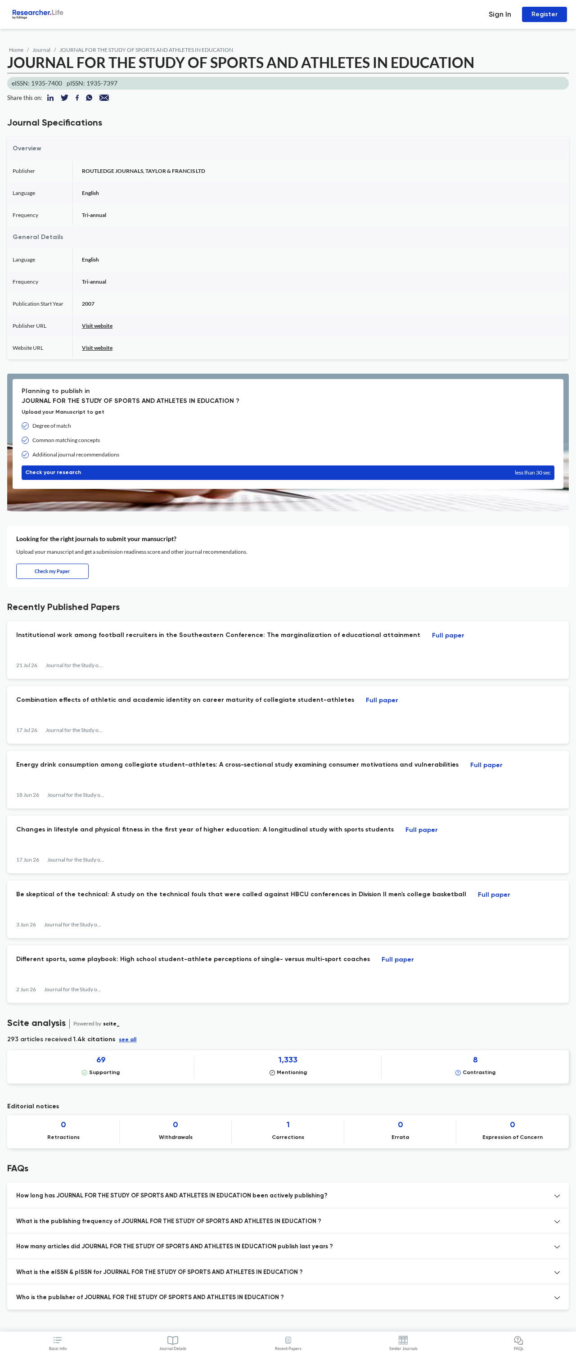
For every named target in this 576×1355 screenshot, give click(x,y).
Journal (41, 49)
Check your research (288, 472)
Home (16, 49)
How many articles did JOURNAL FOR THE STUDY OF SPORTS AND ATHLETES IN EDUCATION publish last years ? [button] (174, 1247)
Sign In (500, 14)
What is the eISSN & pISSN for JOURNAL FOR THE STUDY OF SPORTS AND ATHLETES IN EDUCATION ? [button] (159, 1272)
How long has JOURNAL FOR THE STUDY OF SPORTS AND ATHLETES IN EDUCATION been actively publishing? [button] (172, 1196)
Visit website (97, 325)
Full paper (448, 635)
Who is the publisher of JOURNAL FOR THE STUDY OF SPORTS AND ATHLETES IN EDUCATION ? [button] (150, 1298)
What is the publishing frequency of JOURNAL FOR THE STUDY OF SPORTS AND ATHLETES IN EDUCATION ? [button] (168, 1221)
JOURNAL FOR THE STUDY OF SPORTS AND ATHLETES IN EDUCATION (146, 49)
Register (544, 14)
